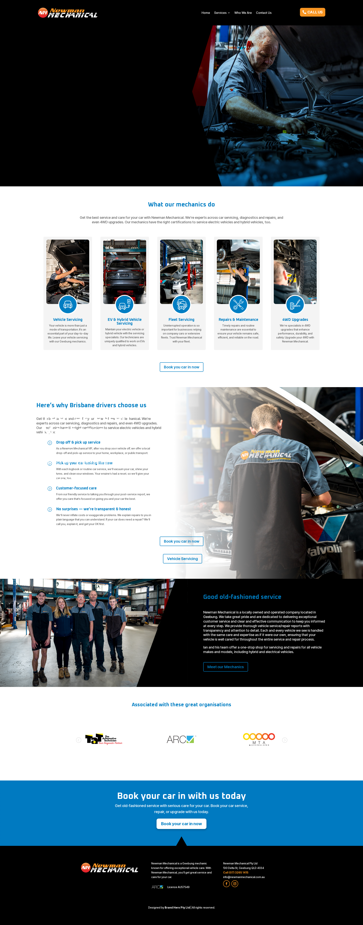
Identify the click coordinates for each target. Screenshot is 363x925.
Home (206, 13)
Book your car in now (64, 479)
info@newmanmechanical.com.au (244, 877)
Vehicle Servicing (108, 479)
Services (220, 13)
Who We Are (243, 13)
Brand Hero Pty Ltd (177, 907)
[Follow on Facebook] (226, 883)
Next (284, 740)
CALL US (315, 12)
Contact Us (263, 13)
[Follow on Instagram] (234, 883)
